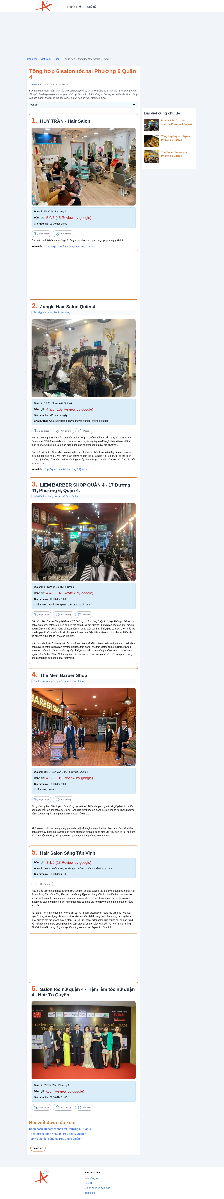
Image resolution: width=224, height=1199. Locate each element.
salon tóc (38, 1148)
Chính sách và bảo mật (97, 1188)
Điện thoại (44, 233)
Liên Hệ (89, 1183)
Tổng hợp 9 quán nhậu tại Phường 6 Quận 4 (57, 1133)
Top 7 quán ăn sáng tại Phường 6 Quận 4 (55, 1138)
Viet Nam (46, 59)
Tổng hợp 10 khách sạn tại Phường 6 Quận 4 (70, 246)
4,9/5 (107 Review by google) (69, 409)
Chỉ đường (66, 233)
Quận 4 (58, 59)
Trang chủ (32, 59)
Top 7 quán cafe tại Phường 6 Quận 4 (65, 469)
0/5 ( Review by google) (65, 1091)
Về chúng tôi (91, 1178)
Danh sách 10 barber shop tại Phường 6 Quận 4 (60, 1128)
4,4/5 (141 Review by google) (69, 593)
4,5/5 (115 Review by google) (69, 778)
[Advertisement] (112, 33)
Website (87, 431)
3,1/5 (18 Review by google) (68, 862)
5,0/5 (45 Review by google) (68, 218)
